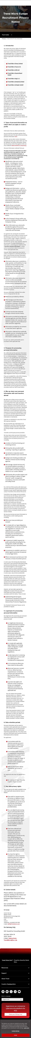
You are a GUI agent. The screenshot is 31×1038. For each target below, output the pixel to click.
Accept (15, 1035)
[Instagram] (15, 991)
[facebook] (7, 991)
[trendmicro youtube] (19, 991)
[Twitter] (11, 991)
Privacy (4, 38)
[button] (12, 999)
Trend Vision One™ (7, 960)
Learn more (26, 1028)
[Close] (29, 1021)
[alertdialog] (15, 1028)
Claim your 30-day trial (13, 1014)
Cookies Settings (15, 1031)
